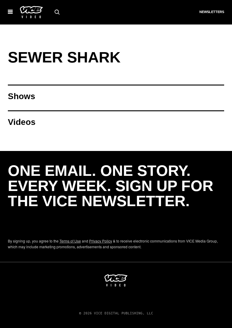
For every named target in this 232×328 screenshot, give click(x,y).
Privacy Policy (100, 240)
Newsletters (211, 12)
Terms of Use (70, 240)
